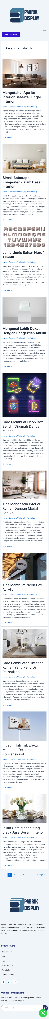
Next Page (40, 874)
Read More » (7, 137)
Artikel (20, 107)
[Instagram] (15, 982)
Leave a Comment (10, 107)
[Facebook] (3, 982)
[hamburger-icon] (44, 30)
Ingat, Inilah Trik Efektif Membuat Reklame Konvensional (21, 749)
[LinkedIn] (9, 982)
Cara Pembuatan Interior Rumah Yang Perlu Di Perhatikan (23, 667)
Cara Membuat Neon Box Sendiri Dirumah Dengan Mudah (23, 426)
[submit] (45, 1008)
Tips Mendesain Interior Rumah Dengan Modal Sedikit (21, 508)
